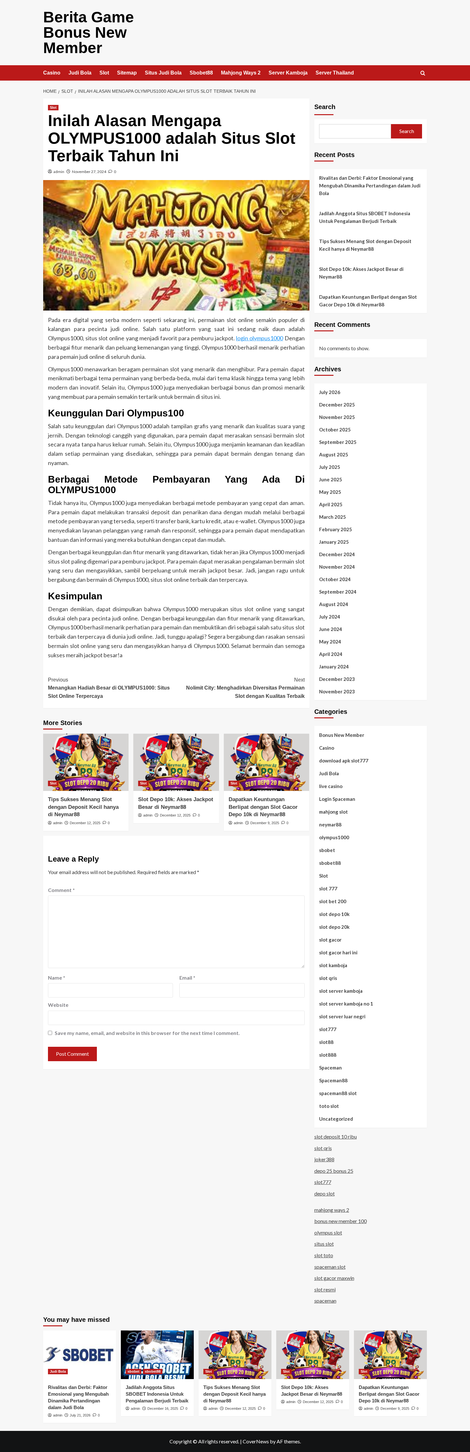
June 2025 (330, 479)
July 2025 (329, 467)
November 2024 (337, 567)
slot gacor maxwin (334, 1278)
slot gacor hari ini (338, 952)
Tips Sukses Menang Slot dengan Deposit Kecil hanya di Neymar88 (83, 807)
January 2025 (334, 542)
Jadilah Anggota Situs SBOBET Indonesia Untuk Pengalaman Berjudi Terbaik (364, 217)
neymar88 (330, 824)
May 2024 (330, 641)
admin (58, 171)
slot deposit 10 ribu (335, 1136)
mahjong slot (333, 812)
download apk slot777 (343, 760)
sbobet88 (330, 863)
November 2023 (337, 691)
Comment (61, 890)
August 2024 (333, 604)
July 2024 (329, 616)
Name (56, 978)
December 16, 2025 (162, 1408)
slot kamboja (333, 965)
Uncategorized (336, 1119)
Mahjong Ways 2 (241, 72)
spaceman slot (330, 1267)
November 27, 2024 (89, 171)
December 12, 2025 (85, 823)
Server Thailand (335, 72)
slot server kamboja (341, 991)
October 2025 (335, 429)
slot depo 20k (334, 927)
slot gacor (330, 940)
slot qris (328, 978)
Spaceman (330, 1067)
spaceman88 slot (338, 1093)
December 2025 (337, 404)
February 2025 (335, 529)
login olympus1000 (259, 338)
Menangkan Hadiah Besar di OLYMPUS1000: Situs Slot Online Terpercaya (109, 688)
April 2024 (330, 654)
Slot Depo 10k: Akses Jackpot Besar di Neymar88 (361, 273)
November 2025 (337, 417)
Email (187, 978)
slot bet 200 (332, 901)
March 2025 (332, 517)
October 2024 (335, 579)
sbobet (327, 850)
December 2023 (337, 679)
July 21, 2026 (80, 1415)
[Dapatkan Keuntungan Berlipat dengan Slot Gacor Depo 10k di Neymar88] (266, 762)
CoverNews (256, 1441)
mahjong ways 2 (331, 1210)
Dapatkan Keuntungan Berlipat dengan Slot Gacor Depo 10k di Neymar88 (263, 807)
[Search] (423, 73)
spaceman (325, 1301)
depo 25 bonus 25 (333, 1171)
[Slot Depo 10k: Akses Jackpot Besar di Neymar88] (176, 762)
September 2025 (337, 442)
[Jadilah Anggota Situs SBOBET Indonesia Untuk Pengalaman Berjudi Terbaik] (157, 1354)
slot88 (326, 1042)
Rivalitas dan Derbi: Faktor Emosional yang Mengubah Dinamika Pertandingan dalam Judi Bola (369, 185)
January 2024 (334, 666)
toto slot (329, 1106)
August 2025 (333, 454)
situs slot (324, 1244)
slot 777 (328, 888)
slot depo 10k (334, 914)
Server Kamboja (288, 72)
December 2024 (337, 554)
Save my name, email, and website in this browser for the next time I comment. (147, 1033)
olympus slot (328, 1232)
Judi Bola (79, 72)
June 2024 (330, 629)
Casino (51, 72)
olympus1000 (334, 837)
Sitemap (127, 72)
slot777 (327, 1029)
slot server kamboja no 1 (346, 1003)
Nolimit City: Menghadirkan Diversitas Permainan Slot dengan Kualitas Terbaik (245, 688)
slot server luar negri (342, 1016)
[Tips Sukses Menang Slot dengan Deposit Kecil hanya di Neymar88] (86, 762)
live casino (330, 786)
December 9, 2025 (264, 823)
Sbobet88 (201, 72)
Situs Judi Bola (163, 72)
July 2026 (329, 392)
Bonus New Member (341, 735)
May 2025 (330, 492)
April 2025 (330, 504)
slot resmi (325, 1289)
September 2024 (337, 592)
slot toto (323, 1255)
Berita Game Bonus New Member (88, 32)
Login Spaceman (337, 799)
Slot (104, 72)
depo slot (324, 1193)
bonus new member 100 (340, 1221)
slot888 (327, 1055)
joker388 (324, 1159)
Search (324, 106)
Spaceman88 (333, 1080)
